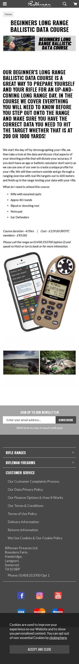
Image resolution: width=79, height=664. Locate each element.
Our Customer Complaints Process (33, 481)
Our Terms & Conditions (26, 506)
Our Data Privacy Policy (25, 489)
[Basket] (74, 4)
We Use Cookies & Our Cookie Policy (35, 538)
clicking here (58, 638)
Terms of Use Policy (22, 514)
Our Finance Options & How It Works (35, 498)
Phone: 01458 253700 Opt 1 (28, 575)
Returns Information (23, 530)
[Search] (64, 4)
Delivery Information (23, 522)
